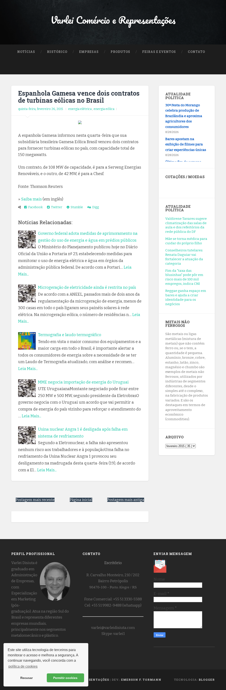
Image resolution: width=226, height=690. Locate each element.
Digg (95, 207)
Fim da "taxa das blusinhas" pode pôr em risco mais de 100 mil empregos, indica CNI (184, 277)
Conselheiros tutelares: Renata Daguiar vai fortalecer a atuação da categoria (184, 257)
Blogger (207, 679)
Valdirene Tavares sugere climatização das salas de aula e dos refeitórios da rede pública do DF (186, 225)
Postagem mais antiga (125, 500)
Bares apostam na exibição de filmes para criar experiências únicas (185, 142)
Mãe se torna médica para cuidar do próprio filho (186, 241)
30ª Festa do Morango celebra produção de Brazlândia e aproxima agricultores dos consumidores (183, 113)
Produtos (120, 52)
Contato (196, 52)
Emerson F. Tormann (141, 679)
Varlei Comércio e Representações (113, 20)
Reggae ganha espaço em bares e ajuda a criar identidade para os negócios (185, 297)
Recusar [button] (26, 678)
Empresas (89, 52)
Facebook (35, 207)
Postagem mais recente (35, 500)
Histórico (57, 52)
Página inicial (81, 500)
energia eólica (104, 109)
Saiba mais (31, 199)
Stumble (76, 207)
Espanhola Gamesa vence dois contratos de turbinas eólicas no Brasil (78, 96)
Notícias (26, 52)
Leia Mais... (28, 368)
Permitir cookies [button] (65, 678)
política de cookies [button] (23, 666)
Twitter (56, 207)
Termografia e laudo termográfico (69, 334)
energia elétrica (80, 109)
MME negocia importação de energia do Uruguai (83, 382)
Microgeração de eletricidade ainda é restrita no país (87, 287)
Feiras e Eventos (159, 52)
